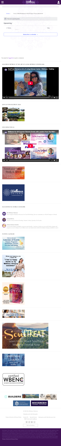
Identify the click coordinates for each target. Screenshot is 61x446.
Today (48, 28)
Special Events (33, 417)
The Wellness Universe (12, 213)
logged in (10, 58)
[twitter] (29, 422)
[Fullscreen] (57, 97)
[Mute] (54, 97)
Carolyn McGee (10, 218)
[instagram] (34, 422)
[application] (30, 83)
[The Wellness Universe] (30, 2)
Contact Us (25, 417)
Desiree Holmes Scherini (12, 224)
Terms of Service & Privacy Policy (13, 417)
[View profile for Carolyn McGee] (4, 220)
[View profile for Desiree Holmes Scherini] (4, 226)
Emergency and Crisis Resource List (47, 417)
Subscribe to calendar (29, 34)
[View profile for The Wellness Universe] (4, 214)
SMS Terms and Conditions (30, 419)
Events (8, 13)
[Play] (4, 97)
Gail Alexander (34, 414)
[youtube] (32, 422)
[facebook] (26, 422)
